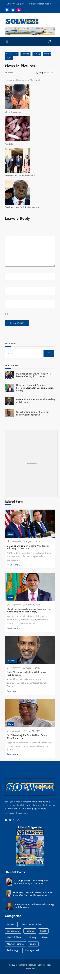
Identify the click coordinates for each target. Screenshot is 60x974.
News (10, 534)
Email (8, 284)
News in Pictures (15, 943)
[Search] (49, 354)
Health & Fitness (15, 937)
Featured (25, 53)
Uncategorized (31, 950)
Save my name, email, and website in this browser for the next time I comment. (28, 313)
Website (9, 298)
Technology (12, 950)
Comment (10, 234)
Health (43, 931)
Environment (13, 931)
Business (12, 660)
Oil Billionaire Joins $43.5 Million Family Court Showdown (32, 413)
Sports (33, 943)
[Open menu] (7, 41)
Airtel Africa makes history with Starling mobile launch (35, 401)
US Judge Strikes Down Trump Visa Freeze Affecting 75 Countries (33, 375)
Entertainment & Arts (32, 924)
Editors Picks (11, 53)
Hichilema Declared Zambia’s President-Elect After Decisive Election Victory (35, 388)
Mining (37, 53)
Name (8, 270)
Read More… (13, 564)
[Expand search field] (49, 41)
